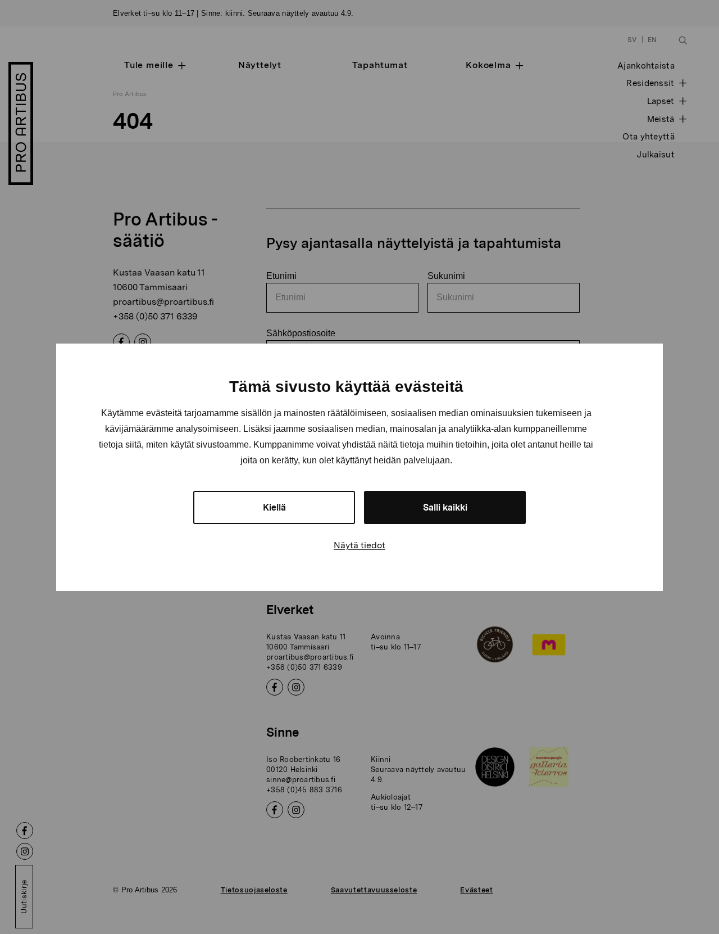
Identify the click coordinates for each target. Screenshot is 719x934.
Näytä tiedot (359, 545)
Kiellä (274, 507)
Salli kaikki (445, 507)
